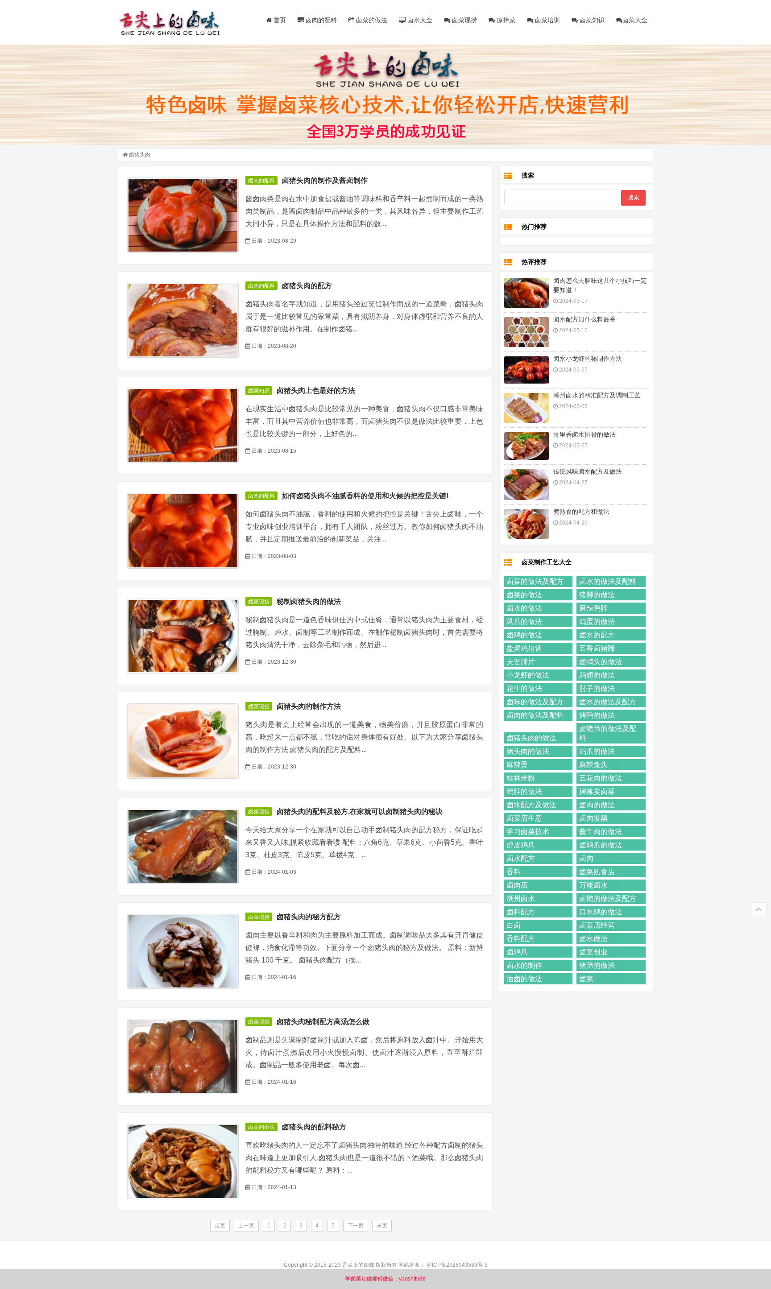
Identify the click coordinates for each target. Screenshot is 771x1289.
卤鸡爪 (517, 952)
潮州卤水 (520, 898)
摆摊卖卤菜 (597, 791)
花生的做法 (524, 688)
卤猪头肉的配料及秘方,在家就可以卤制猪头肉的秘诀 (360, 811)
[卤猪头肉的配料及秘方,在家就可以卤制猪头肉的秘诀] (183, 846)
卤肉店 (517, 885)
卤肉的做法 (597, 805)
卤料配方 (520, 912)
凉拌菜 (505, 20)
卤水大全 (419, 20)
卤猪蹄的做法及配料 (607, 733)
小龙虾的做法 (527, 675)
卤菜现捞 (463, 20)
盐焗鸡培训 (524, 648)
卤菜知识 (591, 20)
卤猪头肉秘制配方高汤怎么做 (323, 1021)
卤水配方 (520, 858)
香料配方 (520, 938)
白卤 (513, 925)
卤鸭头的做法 (600, 661)
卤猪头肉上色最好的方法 (316, 390)
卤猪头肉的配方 (307, 285)
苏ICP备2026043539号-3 (457, 1265)
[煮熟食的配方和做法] (526, 524)
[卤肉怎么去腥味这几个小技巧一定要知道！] (526, 293)
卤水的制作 (524, 965)
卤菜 (586, 979)
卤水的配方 (597, 635)
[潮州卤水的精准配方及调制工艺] (526, 408)
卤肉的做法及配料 (535, 715)
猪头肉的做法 (527, 751)
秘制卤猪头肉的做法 (309, 601)
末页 (382, 1226)
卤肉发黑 (593, 818)
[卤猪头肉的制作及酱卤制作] (183, 215)
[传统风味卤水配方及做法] (526, 484)
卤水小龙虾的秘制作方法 (587, 358)
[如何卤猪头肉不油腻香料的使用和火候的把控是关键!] (183, 531)
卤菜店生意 (524, 818)
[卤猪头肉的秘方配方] (183, 951)
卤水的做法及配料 (607, 581)
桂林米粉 (520, 778)
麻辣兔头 (593, 764)
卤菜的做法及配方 (535, 581)
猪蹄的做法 (597, 965)
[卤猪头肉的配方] (183, 320)
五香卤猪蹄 (597, 648)
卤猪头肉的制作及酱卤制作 (325, 180)
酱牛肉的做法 (600, 831)
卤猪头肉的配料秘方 (314, 1127)
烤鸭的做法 (597, 715)
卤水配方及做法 (531, 805)
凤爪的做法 (524, 621)
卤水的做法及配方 (607, 702)
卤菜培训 (546, 20)
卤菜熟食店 (597, 872)
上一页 (246, 1226)
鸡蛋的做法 (597, 621)
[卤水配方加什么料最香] (526, 332)
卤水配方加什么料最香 (584, 319)
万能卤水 (593, 885)
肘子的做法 (597, 688)
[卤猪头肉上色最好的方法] (183, 425)
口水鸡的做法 (600, 912)
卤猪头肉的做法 (531, 738)
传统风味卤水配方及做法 (587, 471)
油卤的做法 (524, 979)
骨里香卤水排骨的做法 (584, 434)
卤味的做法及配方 (535, 702)
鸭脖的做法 (524, 791)
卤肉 (586, 858)
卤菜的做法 (370, 20)
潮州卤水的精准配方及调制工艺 (597, 395)
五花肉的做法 (600, 778)
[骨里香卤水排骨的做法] (526, 446)
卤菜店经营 (597, 925)
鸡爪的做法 (597, 751)
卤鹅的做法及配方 (607, 898)
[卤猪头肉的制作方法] (183, 741)
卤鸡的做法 (524, 635)
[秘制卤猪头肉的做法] (183, 636)
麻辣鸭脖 (593, 608)
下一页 (356, 1226)
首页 (279, 20)
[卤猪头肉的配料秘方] (183, 1161)
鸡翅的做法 (597, 675)
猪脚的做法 (597, 595)
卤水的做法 (524, 608)
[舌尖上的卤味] (173, 22)
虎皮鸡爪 (520, 845)
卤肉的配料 (320, 20)
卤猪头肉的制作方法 (309, 706)
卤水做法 (593, 938)
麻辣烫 (517, 764)
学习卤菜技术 (527, 831)
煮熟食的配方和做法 (581, 511)
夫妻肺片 (520, 661)
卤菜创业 (593, 952)
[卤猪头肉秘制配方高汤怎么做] (183, 1056)
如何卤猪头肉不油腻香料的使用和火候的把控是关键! (365, 496)
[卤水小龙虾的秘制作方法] (526, 370)
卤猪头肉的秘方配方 (309, 917)
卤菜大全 (634, 20)
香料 (513, 872)
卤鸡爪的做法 (600, 845)
